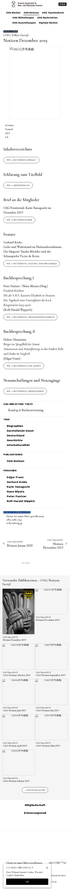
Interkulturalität (18, 445)
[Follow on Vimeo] (31, 822)
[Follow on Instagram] (23, 822)
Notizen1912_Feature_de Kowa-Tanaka (35, 263)
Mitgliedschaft (35, 805)
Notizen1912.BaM (22, 219)
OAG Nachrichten (47, 17)
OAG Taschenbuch (53, 12)
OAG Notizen (31, 12)
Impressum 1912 (21, 185)
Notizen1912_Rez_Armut (27, 365)
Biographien (15, 426)
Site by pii (53, 881)
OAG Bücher (13, 12)
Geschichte (15, 440)
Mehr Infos (19, 875)
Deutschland (15, 435)
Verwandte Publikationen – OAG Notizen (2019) (31, 582)
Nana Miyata (15, 491)
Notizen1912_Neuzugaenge (28, 391)
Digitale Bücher (48, 22)
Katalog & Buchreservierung (25, 410)
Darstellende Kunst (20, 430)
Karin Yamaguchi (18, 486)
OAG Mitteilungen (23, 17)
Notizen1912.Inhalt (24, 160)
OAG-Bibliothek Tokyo (18, 404)
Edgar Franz (15, 477)
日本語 (62, 4)
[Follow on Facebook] (39, 822)
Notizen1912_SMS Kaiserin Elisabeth (33, 317)
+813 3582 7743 (14, 519)
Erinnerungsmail (35, 812)
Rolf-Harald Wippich (21, 501)
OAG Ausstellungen (24, 22)
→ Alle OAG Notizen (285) (35, 790)
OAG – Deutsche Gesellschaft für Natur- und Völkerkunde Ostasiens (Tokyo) (26, 4)
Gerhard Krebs (17, 482)
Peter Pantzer (17, 496)
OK (27, 881)
